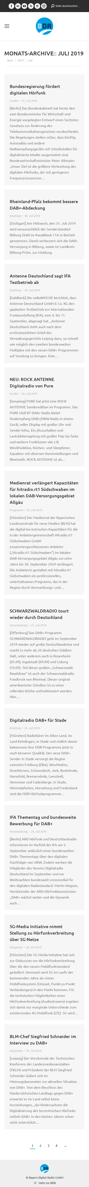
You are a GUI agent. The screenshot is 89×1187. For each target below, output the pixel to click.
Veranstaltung (19, 625)
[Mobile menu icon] (7, 26)
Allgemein (16, 947)
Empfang (15, 216)
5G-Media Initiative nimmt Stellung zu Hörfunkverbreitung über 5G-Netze (42, 933)
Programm (16, 510)
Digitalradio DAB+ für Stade (38, 720)
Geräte (14, 100)
